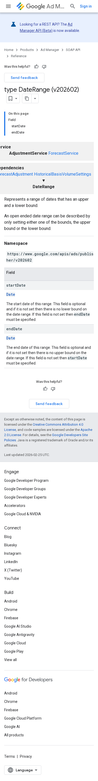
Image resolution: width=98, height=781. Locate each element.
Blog (7, 537)
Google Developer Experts (25, 497)
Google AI (12, 727)
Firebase (11, 618)
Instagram (12, 553)
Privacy (26, 756)
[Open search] (73, 6)
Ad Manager (56, 6)
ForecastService (63, 153)
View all (10, 660)
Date (10, 294)
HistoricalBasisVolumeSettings (62, 174)
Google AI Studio (17, 626)
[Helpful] (36, 67)
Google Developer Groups (25, 489)
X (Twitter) (13, 570)
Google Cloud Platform (23, 718)
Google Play (14, 651)
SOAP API (73, 50)
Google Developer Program (26, 480)
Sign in (86, 6)
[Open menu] (8, 6)
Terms (9, 756)
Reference (18, 56)
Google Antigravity (19, 635)
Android (10, 601)
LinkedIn (11, 562)
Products (27, 50)
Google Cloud (15, 643)
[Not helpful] (44, 67)
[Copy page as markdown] (27, 98)
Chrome (11, 610)
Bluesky (10, 545)
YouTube (11, 578)
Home (8, 50)
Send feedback (24, 77)
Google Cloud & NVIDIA (22, 514)
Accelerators (14, 506)
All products (14, 735)
